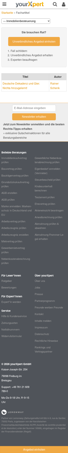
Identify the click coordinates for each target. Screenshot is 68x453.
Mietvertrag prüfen (11, 241)
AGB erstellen (9, 193)
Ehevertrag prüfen (45, 203)
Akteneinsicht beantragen (49, 210)
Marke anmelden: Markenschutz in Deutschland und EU (16, 210)
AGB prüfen (8, 199)
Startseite (7, 13)
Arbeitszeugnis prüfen (13, 228)
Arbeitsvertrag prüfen (13, 221)
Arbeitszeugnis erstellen (15, 234)
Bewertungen (8, 287)
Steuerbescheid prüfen (47, 179)
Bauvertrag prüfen (11, 168)
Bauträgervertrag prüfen (14, 175)
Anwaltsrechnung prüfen (48, 217)
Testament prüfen (45, 197)
